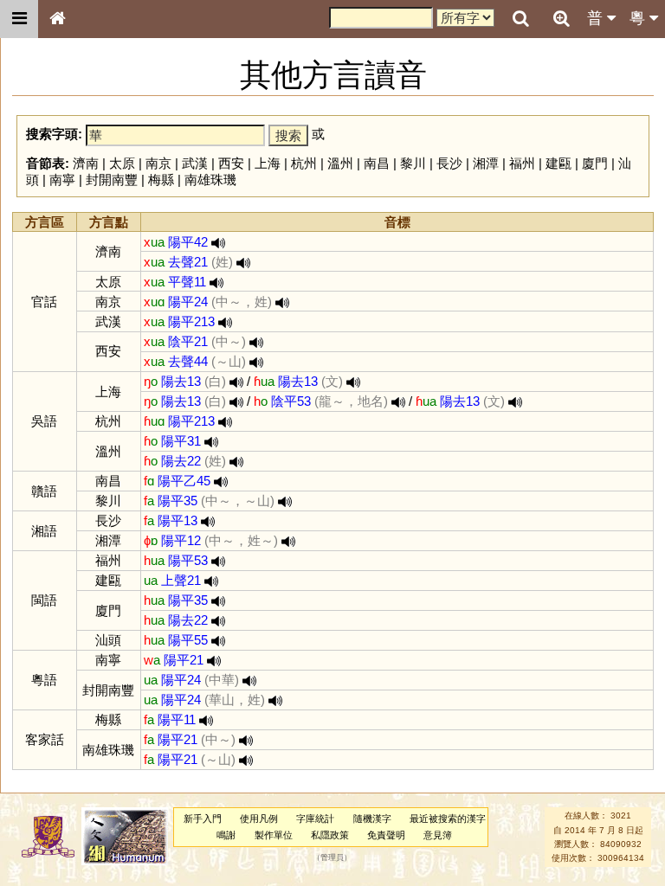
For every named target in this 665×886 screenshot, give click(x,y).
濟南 (86, 163)
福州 (522, 163)
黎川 (413, 163)
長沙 (449, 163)
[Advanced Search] (561, 18)
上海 (268, 163)
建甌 (558, 163)
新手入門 (203, 818)
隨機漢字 (372, 818)
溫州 (340, 163)
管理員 (332, 858)
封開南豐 (112, 179)
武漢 (195, 163)
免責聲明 (386, 835)
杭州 (304, 163)
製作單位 (274, 835)
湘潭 (486, 163)
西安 (231, 163)
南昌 (377, 163)
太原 (122, 163)
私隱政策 (330, 835)
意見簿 (437, 835)
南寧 (62, 179)
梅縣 (161, 179)
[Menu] (19, 19)
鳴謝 (226, 835)
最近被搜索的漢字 (448, 818)
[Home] (57, 19)
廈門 (595, 163)
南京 (158, 163)
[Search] (520, 19)
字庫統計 (315, 818)
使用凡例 (259, 818)
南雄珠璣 (210, 179)
